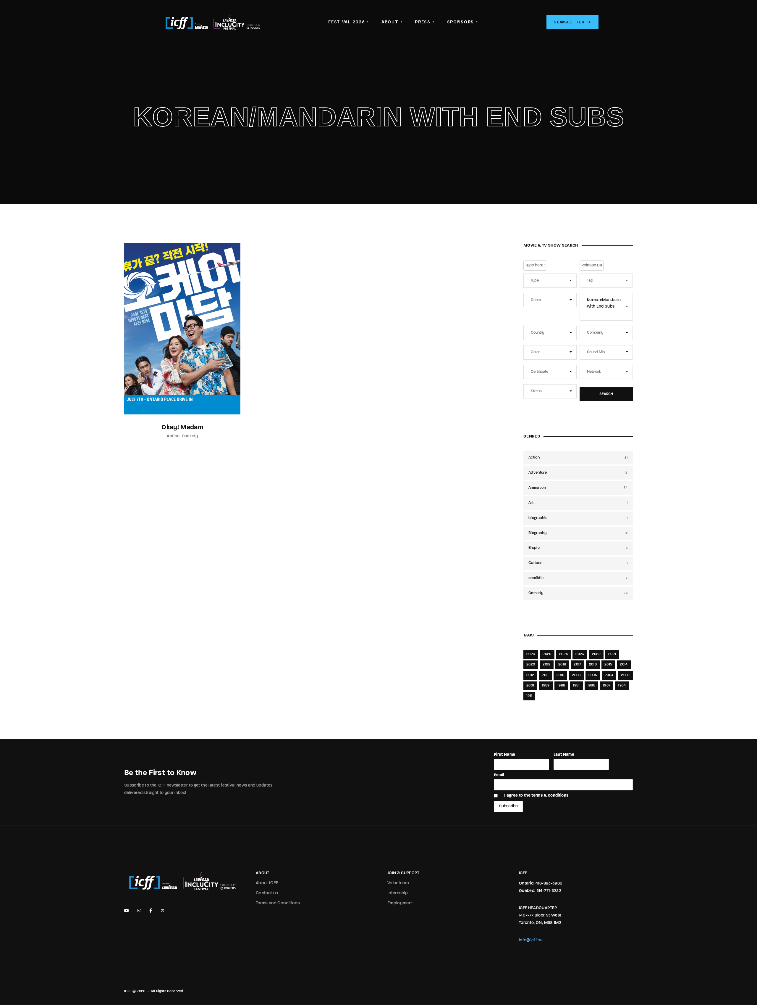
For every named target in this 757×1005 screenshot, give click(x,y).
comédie (578, 578)
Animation (578, 488)
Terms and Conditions (278, 903)
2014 (623, 664)
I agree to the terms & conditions (536, 795)
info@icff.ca (531, 940)
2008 (576, 675)
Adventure (578, 473)
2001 (530, 685)
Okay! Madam (182, 427)
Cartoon (578, 563)
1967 (606, 685)
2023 (579, 654)
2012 (530, 675)
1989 (545, 685)
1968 (591, 685)
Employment (400, 903)
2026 (530, 654)
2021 (612, 654)
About (391, 21)
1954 (622, 685)
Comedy (190, 436)
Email (499, 775)
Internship (397, 893)
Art (578, 503)
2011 (545, 675)
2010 (560, 675)
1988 (561, 685)
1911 (529, 696)
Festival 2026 (348, 21)
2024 (563, 654)
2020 (530, 664)
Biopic (578, 548)
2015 (608, 664)
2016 (593, 664)
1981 (576, 685)
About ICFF (267, 883)
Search (606, 394)
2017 (577, 664)
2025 (547, 654)
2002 (625, 675)
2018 (562, 664)
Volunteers (398, 883)
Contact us (267, 893)
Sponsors (462, 21)
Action (173, 436)
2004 (609, 675)
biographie (578, 518)
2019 (546, 664)
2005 (592, 675)
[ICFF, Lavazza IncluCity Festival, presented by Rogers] (213, 22)
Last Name (564, 754)
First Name (504, 754)
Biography (578, 533)
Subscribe (508, 806)
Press (424, 21)
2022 (596, 654)
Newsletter (572, 21)
